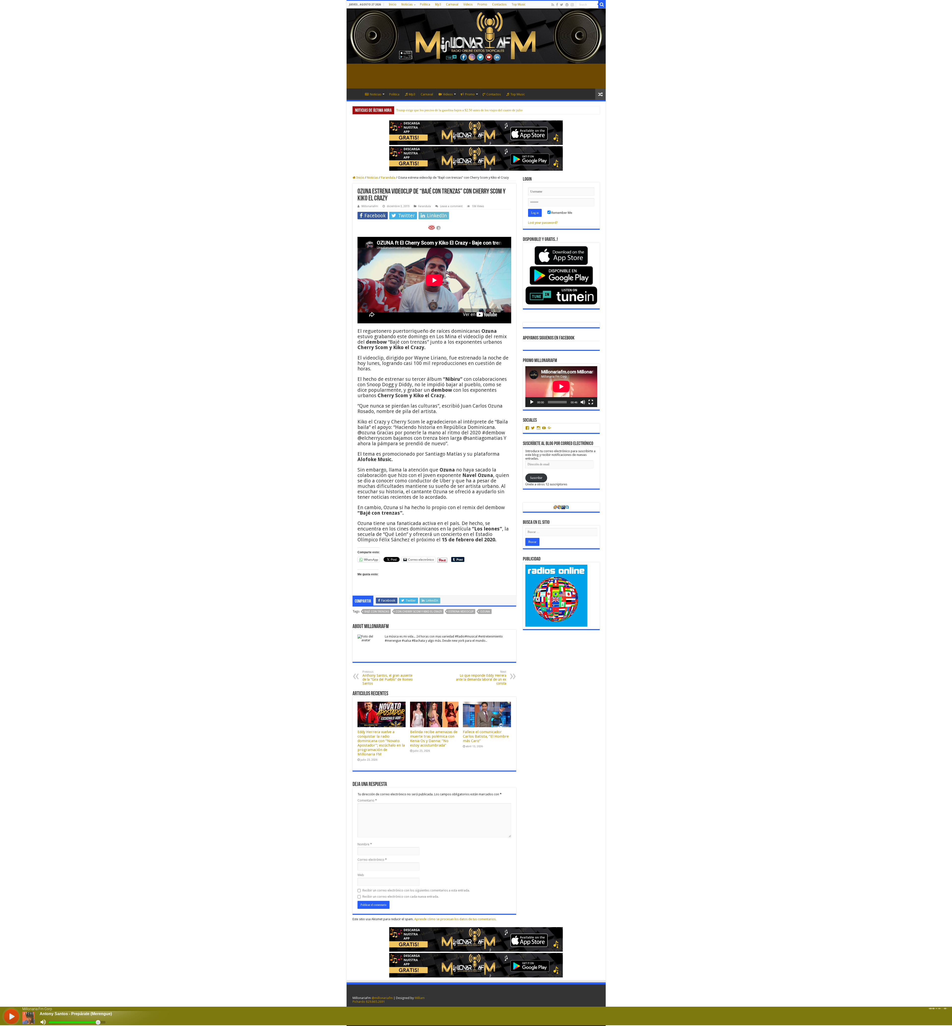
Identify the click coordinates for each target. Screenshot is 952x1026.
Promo (482, 4)
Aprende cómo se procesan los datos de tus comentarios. (455, 919)
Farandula (388, 177)
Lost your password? (543, 222)
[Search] (602, 4)
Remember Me (561, 213)
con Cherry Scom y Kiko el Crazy (419, 611)
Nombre (364, 844)
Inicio (392, 4)
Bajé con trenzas (376, 611)
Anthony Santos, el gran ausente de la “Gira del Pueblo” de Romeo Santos (387, 677)
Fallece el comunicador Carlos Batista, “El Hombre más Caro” (486, 736)
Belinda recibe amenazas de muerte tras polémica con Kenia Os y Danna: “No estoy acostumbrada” (433, 739)
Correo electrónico (372, 859)
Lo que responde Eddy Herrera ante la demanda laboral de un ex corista (481, 677)
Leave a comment (451, 206)
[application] (561, 386)
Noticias (407, 4)
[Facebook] (557, 5)
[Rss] (553, 5)
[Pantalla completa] (590, 402)
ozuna (485, 611)
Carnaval (452, 4)
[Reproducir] (531, 402)
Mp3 (438, 4)
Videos (468, 4)
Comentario (367, 800)
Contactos (499, 4)
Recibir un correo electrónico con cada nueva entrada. (400, 896)
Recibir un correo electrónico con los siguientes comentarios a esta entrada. (416, 890)
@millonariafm (382, 998)
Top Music (518, 4)
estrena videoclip (461, 611)
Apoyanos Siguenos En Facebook (548, 338)
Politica (425, 4)
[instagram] (572, 5)
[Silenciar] (582, 402)
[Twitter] (562, 5)
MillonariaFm (369, 206)
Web (360, 875)
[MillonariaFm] (476, 36)
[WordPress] (567, 5)
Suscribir (536, 478)
